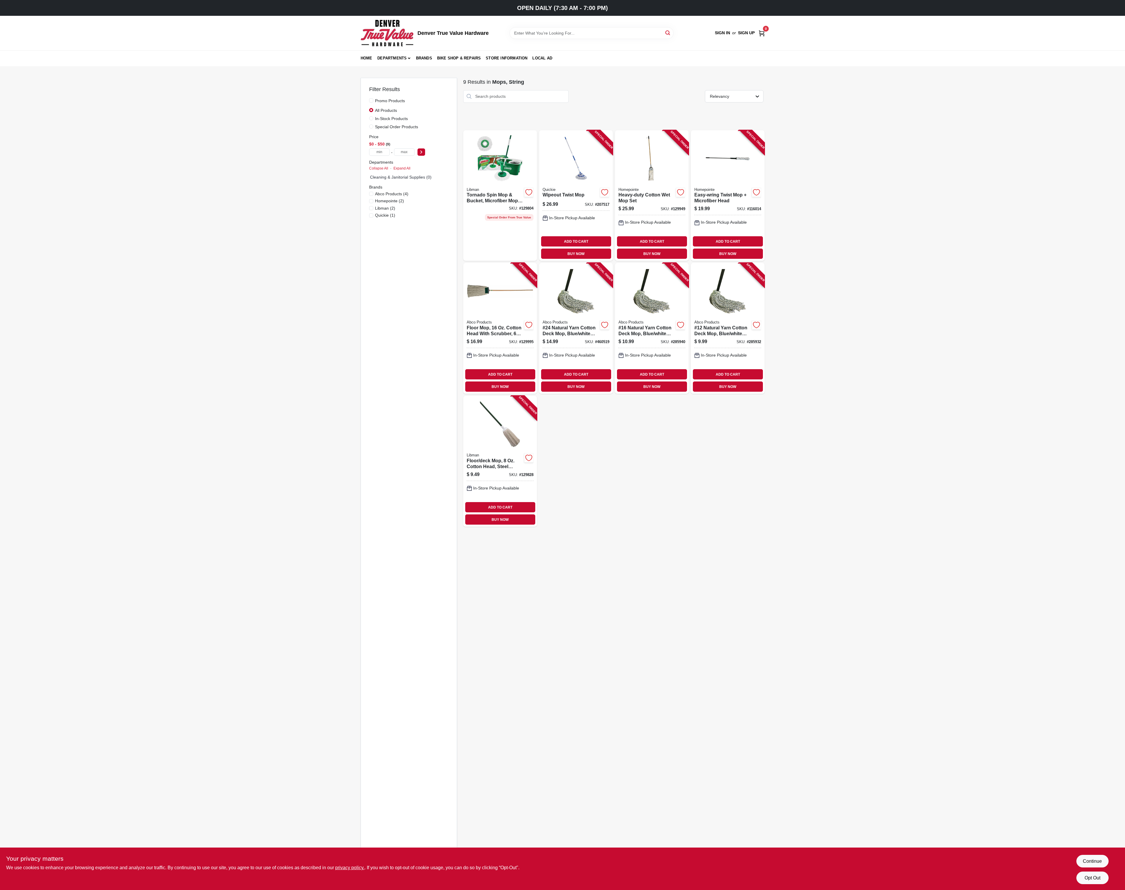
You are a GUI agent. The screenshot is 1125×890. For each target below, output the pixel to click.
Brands (424, 58)
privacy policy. (349, 867)
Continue (1092, 861)
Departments (392, 58)
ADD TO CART (576, 241)
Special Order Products (396, 126)
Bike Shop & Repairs (459, 58)
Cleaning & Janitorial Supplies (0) (401, 177)
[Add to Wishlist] (528, 192)
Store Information (506, 58)
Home (366, 58)
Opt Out (1092, 877)
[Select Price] (421, 152)
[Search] (668, 32)
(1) (385, 215)
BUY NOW (575, 254)
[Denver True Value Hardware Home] (387, 33)
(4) (391, 193)
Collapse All (378, 168)
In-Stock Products (391, 118)
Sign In (722, 32)
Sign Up (746, 32)
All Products (386, 110)
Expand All (401, 168)
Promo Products (390, 100)
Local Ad (542, 58)
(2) (389, 200)
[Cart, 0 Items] (762, 33)
